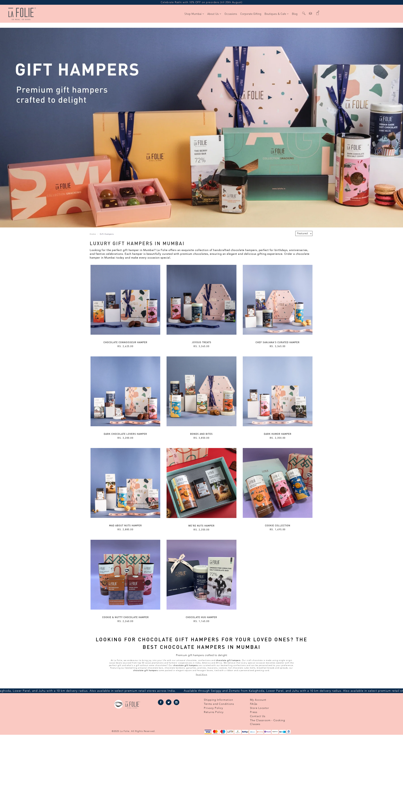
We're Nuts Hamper (201, 525)
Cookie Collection (277, 525)
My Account (258, 700)
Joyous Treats (201, 342)
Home (93, 234)
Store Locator (259, 708)
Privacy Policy (213, 708)
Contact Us (257, 716)
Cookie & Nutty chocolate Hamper (125, 617)
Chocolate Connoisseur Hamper (125, 342)
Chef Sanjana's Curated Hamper (277, 342)
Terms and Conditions (219, 704)
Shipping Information (218, 700)
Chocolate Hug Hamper (201, 617)
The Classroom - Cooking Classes (267, 722)
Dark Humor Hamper (277, 433)
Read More (201, 674)
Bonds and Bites (201, 433)
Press (253, 712)
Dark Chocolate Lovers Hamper (125, 433)
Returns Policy (214, 712)
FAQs (253, 704)
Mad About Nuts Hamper (125, 525)
